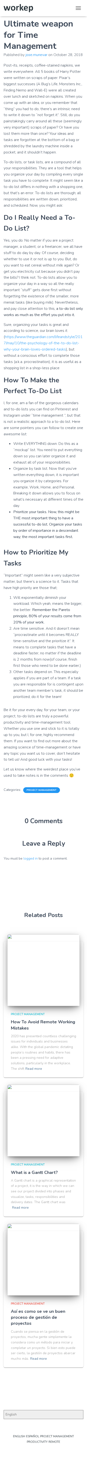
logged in (30, 858)
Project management (42, 790)
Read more (33, 1068)
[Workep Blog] (20, 8)
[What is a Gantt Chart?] (43, 1120)
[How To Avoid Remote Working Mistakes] (43, 970)
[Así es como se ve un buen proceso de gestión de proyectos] (43, 1260)
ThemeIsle (61, 1449)
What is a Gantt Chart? (34, 1172)
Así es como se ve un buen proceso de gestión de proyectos (38, 1317)
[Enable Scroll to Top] (77, 1451)
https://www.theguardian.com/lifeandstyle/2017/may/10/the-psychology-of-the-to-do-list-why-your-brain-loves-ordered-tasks (43, 343)
